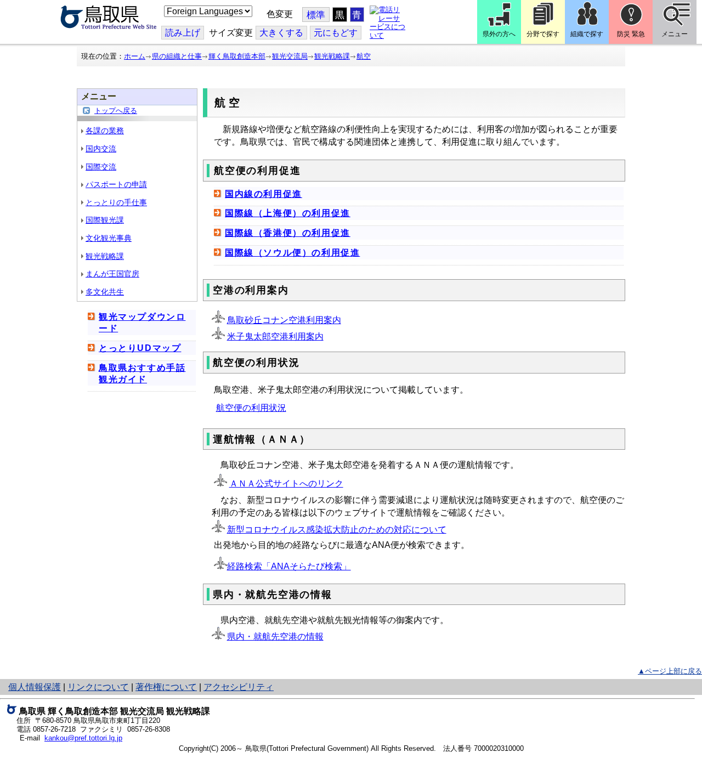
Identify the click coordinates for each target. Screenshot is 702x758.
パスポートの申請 (116, 184)
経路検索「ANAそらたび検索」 (289, 566)
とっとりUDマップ (140, 348)
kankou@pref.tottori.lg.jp (83, 738)
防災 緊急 (631, 34)
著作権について (166, 687)
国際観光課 (105, 220)
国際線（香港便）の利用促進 (287, 232)
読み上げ (182, 32)
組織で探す (586, 34)
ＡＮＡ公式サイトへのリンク (286, 483)
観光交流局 (290, 56)
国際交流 (101, 166)
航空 (363, 56)
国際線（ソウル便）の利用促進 (292, 252)
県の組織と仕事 (177, 56)
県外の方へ (499, 34)
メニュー (674, 34)
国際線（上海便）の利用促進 (287, 213)
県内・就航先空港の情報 (275, 636)
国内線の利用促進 (263, 194)
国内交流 (101, 148)
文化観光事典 (109, 238)
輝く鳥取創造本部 (236, 56)
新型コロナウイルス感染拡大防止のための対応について (336, 529)
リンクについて (98, 687)
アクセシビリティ (238, 687)
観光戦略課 (332, 56)
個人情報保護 (34, 687)
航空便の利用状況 (251, 407)
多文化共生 (105, 291)
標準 (316, 15)
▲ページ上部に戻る (670, 671)
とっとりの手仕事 (116, 202)
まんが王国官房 (112, 273)
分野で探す (542, 34)
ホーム (134, 56)
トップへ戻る (115, 110)
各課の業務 (105, 130)
